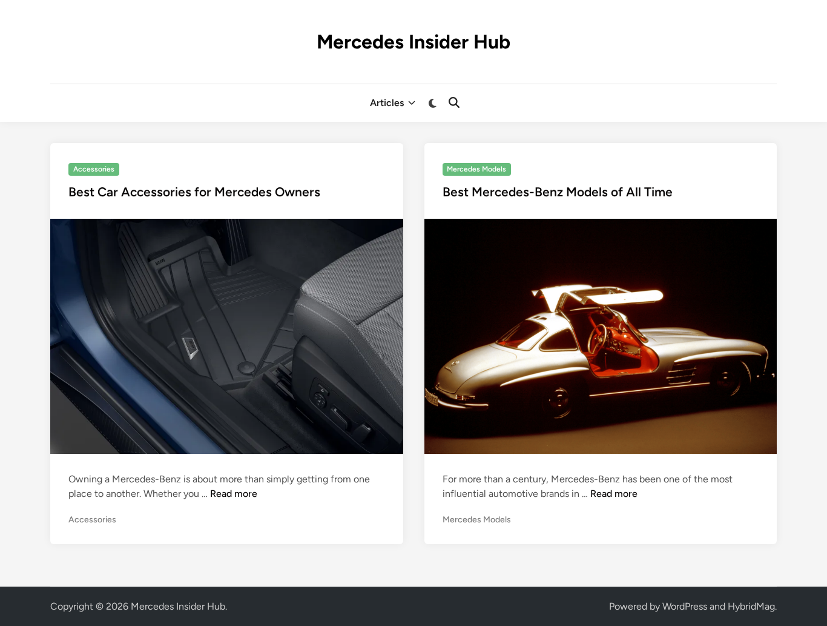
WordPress (684, 606)
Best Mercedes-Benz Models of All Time (558, 191)
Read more (233, 493)
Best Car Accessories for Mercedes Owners (194, 191)
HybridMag (751, 606)
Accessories (93, 169)
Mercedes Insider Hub (413, 41)
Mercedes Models (476, 169)
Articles (387, 102)
